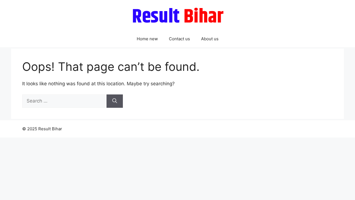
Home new (147, 38)
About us (210, 38)
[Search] (114, 101)
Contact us (179, 38)
